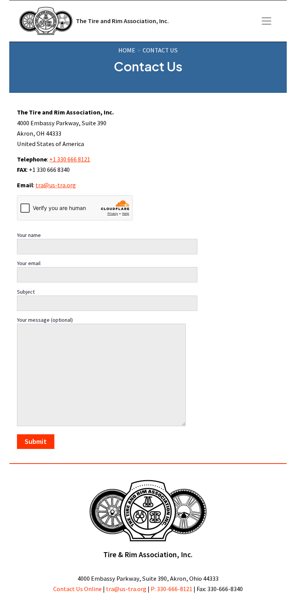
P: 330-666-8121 (171, 589)
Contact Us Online (77, 589)
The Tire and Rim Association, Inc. (122, 21)
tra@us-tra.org (55, 185)
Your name (29, 235)
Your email (28, 263)
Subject (26, 291)
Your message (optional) (45, 319)
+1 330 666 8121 (69, 159)
